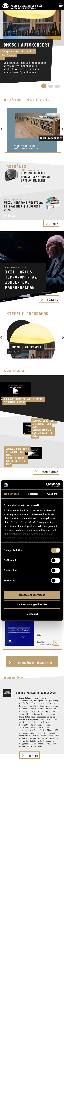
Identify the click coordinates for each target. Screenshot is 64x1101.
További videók (50, 472)
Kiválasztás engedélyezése (32, 604)
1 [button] (43, 86)
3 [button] (57, 87)
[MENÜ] (59, 5)
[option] (32, 47)
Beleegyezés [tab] (11, 493)
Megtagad (32, 614)
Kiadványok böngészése (35, 663)
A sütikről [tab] (52, 493)
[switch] (55, 560)
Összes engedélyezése (32, 594)
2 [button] (50, 87)
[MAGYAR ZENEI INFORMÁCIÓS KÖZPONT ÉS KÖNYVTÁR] (21, 1)
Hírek (55, 224)
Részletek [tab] (32, 493)
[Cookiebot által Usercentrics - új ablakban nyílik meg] (46, 485)
